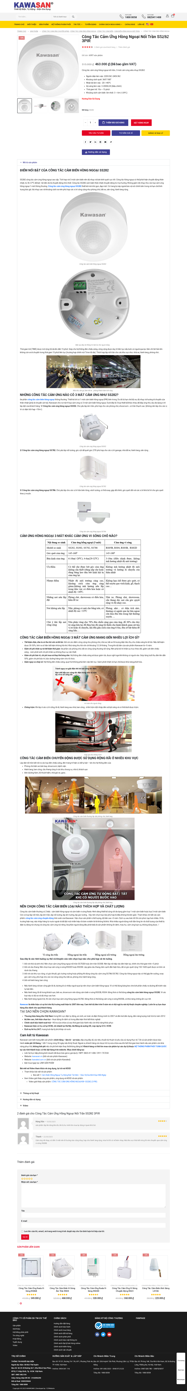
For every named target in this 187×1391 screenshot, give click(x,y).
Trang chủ (19, 24)
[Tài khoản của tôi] (167, 15)
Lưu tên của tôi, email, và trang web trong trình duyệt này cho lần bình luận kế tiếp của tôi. (64, 1231)
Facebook (85, 142)
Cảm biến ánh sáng (149, 1285)
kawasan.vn (37, 1056)
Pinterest (100, 142)
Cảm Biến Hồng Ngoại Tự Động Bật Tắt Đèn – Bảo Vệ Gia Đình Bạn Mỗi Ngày (74, 1075)
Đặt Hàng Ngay (141, 123)
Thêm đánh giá (124, 47)
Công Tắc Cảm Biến (163, 1285)
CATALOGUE (130, 24)
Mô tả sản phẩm (30, 162)
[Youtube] (109, 1334)
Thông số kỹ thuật (31, 1093)
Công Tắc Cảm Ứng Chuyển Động (29, 1285)
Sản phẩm (44, 24)
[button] (93, 162)
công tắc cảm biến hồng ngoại (41, 399)
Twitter (90, 142)
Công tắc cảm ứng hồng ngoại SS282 (64, 186)
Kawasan (24, 1004)
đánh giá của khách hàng (104, 47)
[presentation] (18, 66)
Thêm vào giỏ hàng (115, 123)
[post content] (31, 1267)
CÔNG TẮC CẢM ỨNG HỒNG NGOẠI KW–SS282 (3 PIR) (74, 1082)
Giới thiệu (31, 24)
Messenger (181, 1379)
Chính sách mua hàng (109, 24)
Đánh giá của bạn (29, 1175)
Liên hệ (141, 24)
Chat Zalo (181, 1370)
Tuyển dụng (90, 24)
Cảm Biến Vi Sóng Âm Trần (57, 1285)
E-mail (105, 142)
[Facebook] (97, 1334)
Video (25, 1106)
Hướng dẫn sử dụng (32, 1099)
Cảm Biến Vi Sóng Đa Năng (89, 1285)
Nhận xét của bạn (29, 1182)
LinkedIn (95, 142)
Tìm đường (180, 1360)
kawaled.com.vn (39, 1060)
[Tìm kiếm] (73, 17)
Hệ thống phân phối (61, 24)
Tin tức (77, 24)
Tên (23, 1211)
